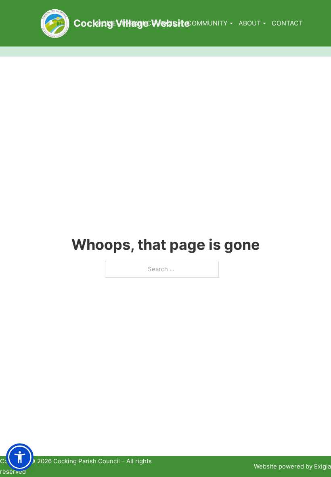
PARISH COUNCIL (149, 23)
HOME (106, 23)
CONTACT (287, 23)
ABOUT (250, 23)
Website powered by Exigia (292, 466)
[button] (19, 457)
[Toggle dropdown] (179, 23)
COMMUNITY (207, 23)
